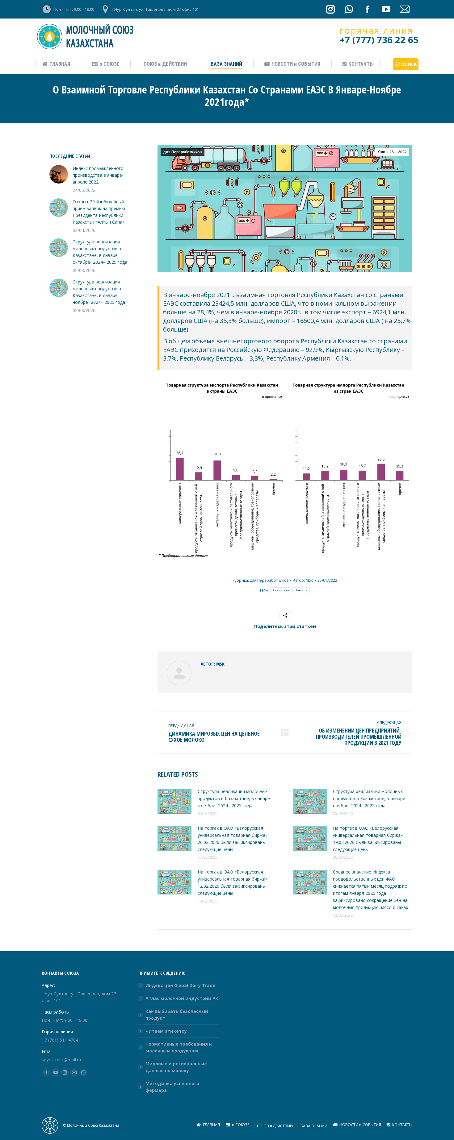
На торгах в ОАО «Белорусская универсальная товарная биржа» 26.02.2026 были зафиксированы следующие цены (232, 838)
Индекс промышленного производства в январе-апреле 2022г (98, 175)
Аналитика (280, 590)
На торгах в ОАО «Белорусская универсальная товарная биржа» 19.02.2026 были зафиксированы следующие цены (368, 838)
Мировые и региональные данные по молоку (176, 1067)
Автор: (303, 580)
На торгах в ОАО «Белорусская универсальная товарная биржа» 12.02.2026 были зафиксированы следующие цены (232, 882)
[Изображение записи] (174, 801)
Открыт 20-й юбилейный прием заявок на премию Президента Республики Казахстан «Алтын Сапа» (99, 212)
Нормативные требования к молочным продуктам (178, 1047)
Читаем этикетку (166, 1031)
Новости (301, 590)
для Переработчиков (182, 152)
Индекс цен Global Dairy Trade (180, 985)
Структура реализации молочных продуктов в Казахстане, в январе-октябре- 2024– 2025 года (234, 798)
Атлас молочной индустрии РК (181, 998)
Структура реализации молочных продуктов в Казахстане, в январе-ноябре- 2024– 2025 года (370, 798)
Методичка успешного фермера (172, 1086)
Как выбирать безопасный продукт (176, 1014)
